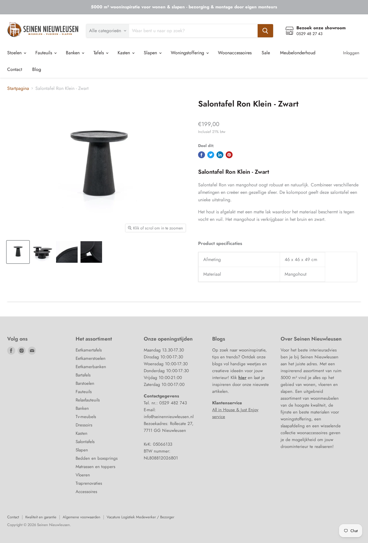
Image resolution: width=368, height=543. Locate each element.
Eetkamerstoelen (91, 358)
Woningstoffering (188, 52)
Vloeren (83, 475)
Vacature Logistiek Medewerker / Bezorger (140, 517)
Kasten (124, 52)
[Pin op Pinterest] (229, 154)
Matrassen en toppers (95, 466)
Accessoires (86, 491)
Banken (73, 52)
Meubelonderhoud (297, 52)
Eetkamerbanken (91, 367)
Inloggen (351, 53)
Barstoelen (85, 383)
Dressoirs (84, 425)
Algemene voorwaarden (81, 517)
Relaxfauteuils (88, 400)
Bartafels (83, 375)
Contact (14, 69)
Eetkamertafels (89, 350)
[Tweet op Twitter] (210, 154)
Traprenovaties (89, 483)
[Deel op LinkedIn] (219, 154)
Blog (36, 69)
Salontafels (85, 441)
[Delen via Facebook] (201, 154)
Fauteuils (44, 52)
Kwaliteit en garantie (40, 517)
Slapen (151, 52)
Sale (266, 52)
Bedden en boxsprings (97, 458)
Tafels (99, 52)
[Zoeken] (265, 30)
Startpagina (18, 88)
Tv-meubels (86, 416)
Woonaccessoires (235, 52)
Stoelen (15, 52)
